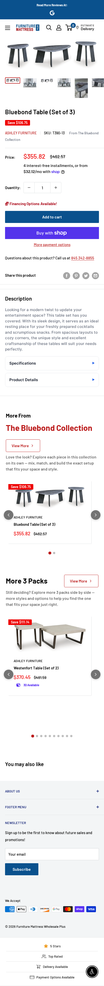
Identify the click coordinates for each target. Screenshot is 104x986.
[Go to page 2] (54, 553)
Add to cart (52, 216)
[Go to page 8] (63, 736)
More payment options (52, 244)
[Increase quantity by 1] (55, 187)
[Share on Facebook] (66, 275)
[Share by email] (95, 275)
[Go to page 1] (49, 553)
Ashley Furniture (21, 133)
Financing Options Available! (33, 203)
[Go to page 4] (45, 736)
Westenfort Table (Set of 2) (36, 668)
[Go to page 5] (50, 736)
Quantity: (12, 187)
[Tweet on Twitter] (85, 275)
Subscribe (22, 869)
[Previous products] (8, 515)
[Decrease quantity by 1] (29, 187)
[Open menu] (7, 28)
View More (20, 445)
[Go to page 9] (67, 736)
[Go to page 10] (71, 736)
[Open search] (49, 27)
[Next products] (95, 515)
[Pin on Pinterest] (76, 275)
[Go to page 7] (58, 736)
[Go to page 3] (41, 736)
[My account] (58, 27)
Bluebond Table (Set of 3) (34, 524)
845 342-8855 (82, 258)
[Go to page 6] (54, 736)
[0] (69, 28)
